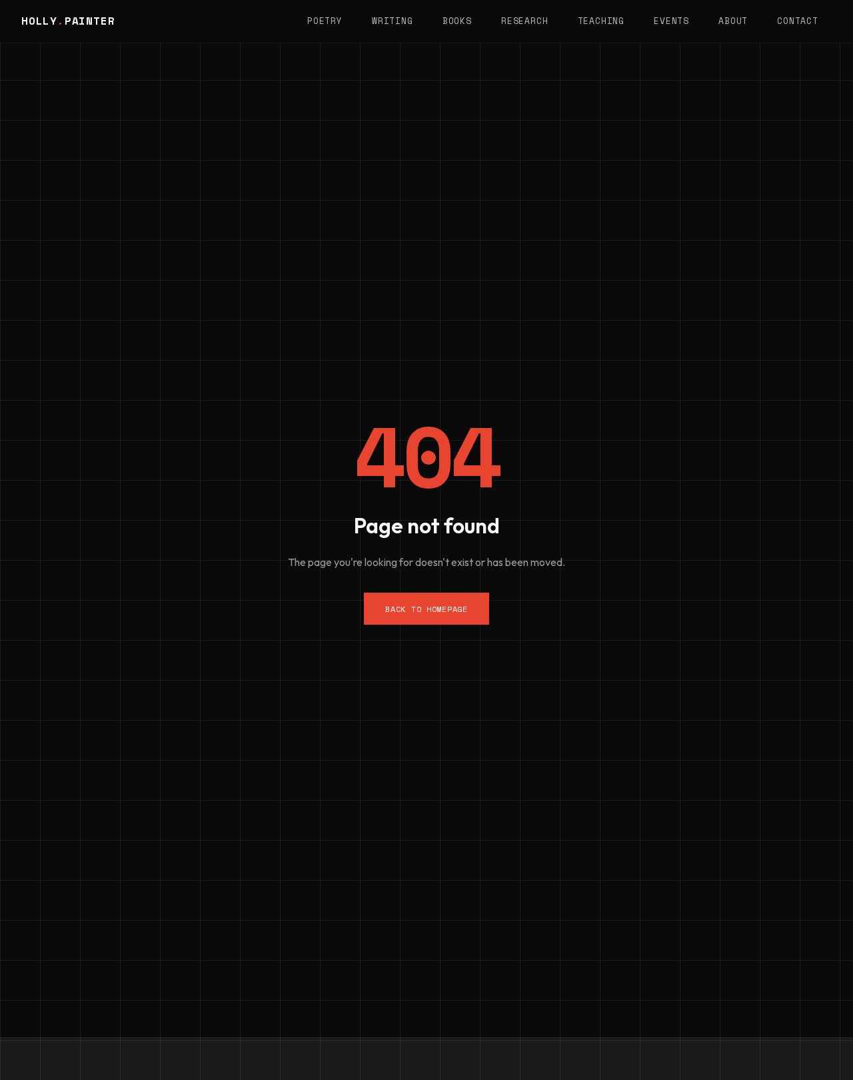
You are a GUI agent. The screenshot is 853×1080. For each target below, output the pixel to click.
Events (671, 21)
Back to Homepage (426, 609)
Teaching (601, 21)
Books (457, 21)
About (733, 21)
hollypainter (68, 21)
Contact (797, 21)
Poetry (325, 21)
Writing (392, 21)
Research (524, 21)
